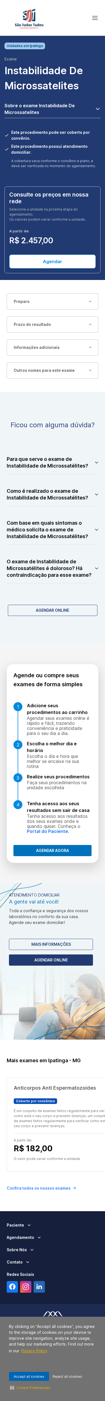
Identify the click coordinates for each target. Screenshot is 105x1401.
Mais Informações (51, 944)
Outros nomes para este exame (44, 370)
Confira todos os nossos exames (39, 1188)
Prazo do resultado (32, 324)
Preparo (22, 301)
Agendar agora (52, 850)
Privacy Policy (34, 1350)
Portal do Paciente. (48, 831)
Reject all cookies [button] (67, 1376)
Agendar (52, 261)
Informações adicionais (37, 347)
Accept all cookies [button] (29, 1376)
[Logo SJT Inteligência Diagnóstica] (29, 18)
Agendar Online (52, 610)
